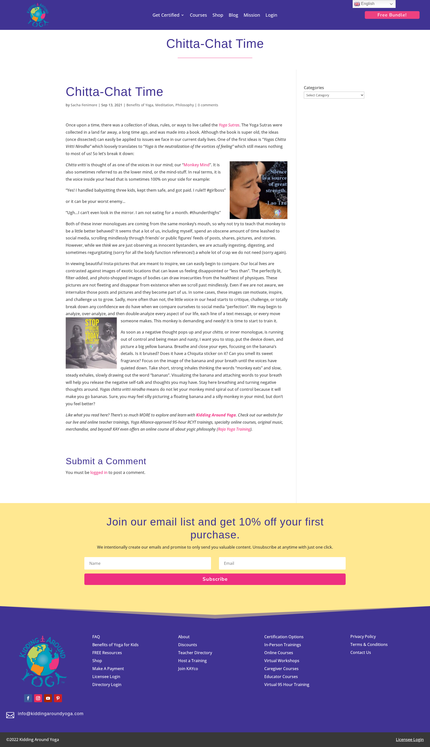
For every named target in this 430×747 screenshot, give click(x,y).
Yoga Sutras (229, 125)
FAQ (96, 636)
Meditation (164, 105)
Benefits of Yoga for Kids (115, 644)
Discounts (187, 644)
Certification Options (284, 636)
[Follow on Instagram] (38, 698)
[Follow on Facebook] (28, 698)
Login (271, 15)
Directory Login (106, 684)
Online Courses (278, 652)
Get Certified (166, 15)
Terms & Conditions (369, 644)
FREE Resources (107, 652)
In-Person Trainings (282, 644)
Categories (314, 87)
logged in (99, 472)
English (367, 3)
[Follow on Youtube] (48, 698)
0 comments (208, 105)
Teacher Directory (195, 652)
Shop (218, 15)
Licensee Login (106, 676)
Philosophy (184, 105)
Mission (252, 15)
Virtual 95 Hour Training (286, 684)
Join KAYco (188, 668)
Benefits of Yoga (139, 105)
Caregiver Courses (281, 668)
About (184, 636)
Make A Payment (108, 668)
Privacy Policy (363, 636)
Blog (233, 15)
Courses (198, 15)
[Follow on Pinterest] (58, 698)
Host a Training (192, 660)
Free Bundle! (392, 15)
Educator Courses (281, 676)
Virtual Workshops (281, 660)
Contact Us (360, 652)
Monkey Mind (197, 165)
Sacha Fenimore (84, 105)
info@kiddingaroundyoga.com (51, 713)
